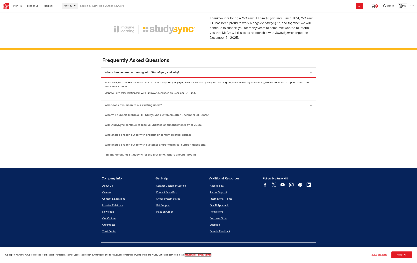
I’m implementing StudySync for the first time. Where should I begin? (150, 154)
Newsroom (108, 211)
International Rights (221, 198)
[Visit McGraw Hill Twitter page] (274, 184)
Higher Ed (32, 6)
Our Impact (108, 225)
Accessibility (217, 185)
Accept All (401, 255)
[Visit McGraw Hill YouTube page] (282, 184)
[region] (208, 255)
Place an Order (164, 211)
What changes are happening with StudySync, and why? (142, 72)
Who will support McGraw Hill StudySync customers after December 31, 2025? (157, 115)
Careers (106, 192)
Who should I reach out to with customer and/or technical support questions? (155, 144)
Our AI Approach (219, 205)
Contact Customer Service (171, 185)
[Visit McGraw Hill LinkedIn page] (309, 184)
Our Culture (109, 218)
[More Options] (412, 6)
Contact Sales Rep (166, 192)
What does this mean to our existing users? (133, 105)
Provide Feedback (220, 231)
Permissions (216, 211)
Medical (48, 6)
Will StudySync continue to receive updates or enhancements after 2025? (153, 125)
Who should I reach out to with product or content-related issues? (148, 134)
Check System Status (168, 198)
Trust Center (109, 231)
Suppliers (215, 225)
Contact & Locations (113, 198)
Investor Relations (112, 205)
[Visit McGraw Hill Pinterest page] (300, 184)
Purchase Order (218, 218)
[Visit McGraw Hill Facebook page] (265, 184)
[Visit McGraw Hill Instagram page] (291, 184)
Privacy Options (379, 255)
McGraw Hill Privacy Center (198, 255)
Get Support (163, 205)
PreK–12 (17, 6)
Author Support (218, 192)
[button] (388, 6)
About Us (107, 185)
